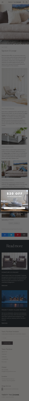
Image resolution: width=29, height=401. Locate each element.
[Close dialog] (27, 191)
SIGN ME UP (14, 208)
